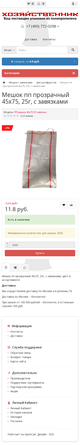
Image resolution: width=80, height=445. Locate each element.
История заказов (21, 412)
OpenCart (30, 434)
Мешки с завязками (20, 82)
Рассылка (16, 421)
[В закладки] (64, 205)
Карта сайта (18, 361)
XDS (51, 434)
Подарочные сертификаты (27, 382)
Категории (12, 73)
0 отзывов (27, 115)
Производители (20, 378)
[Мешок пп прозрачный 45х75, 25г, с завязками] (40, 158)
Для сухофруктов (46, 82)
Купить (40, 253)
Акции (14, 391)
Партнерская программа (25, 387)
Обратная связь (20, 353)
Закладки (16, 417)
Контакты (16, 331)
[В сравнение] (71, 205)
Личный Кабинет (20, 408)
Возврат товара (20, 357)
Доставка (16, 336)
